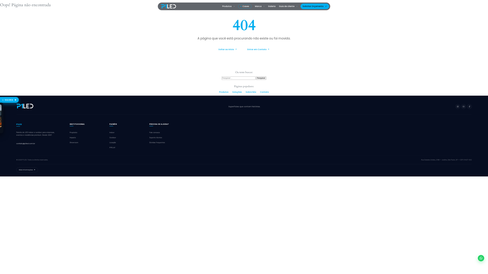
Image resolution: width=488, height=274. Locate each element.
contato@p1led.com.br (25, 143)
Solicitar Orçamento (313, 6)
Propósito (73, 133)
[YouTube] (463, 106)
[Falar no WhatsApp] (481, 258)
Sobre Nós (251, 92)
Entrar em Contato (257, 49)
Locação (112, 143)
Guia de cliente (286, 6)
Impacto (73, 137)
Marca (258, 6)
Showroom (74, 143)
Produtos (227, 6)
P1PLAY (112, 148)
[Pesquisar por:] (239, 77)
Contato (264, 92)
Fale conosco (154, 133)
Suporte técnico (155, 137)
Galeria (272, 6)
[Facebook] (469, 106)
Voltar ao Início (226, 49)
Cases (245, 6)
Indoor (112, 133)
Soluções (237, 92)
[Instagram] (457, 106)
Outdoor (112, 137)
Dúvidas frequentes (157, 143)
